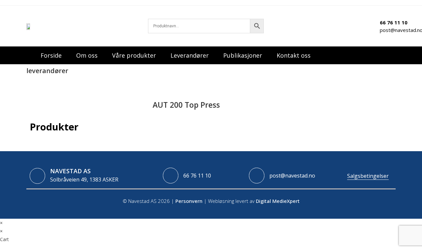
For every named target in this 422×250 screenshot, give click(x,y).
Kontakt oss (294, 55)
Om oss (87, 55)
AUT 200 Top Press (75, 84)
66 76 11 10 (197, 175)
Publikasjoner (242, 55)
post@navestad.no (292, 175)
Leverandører (189, 55)
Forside (51, 55)
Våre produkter (134, 55)
